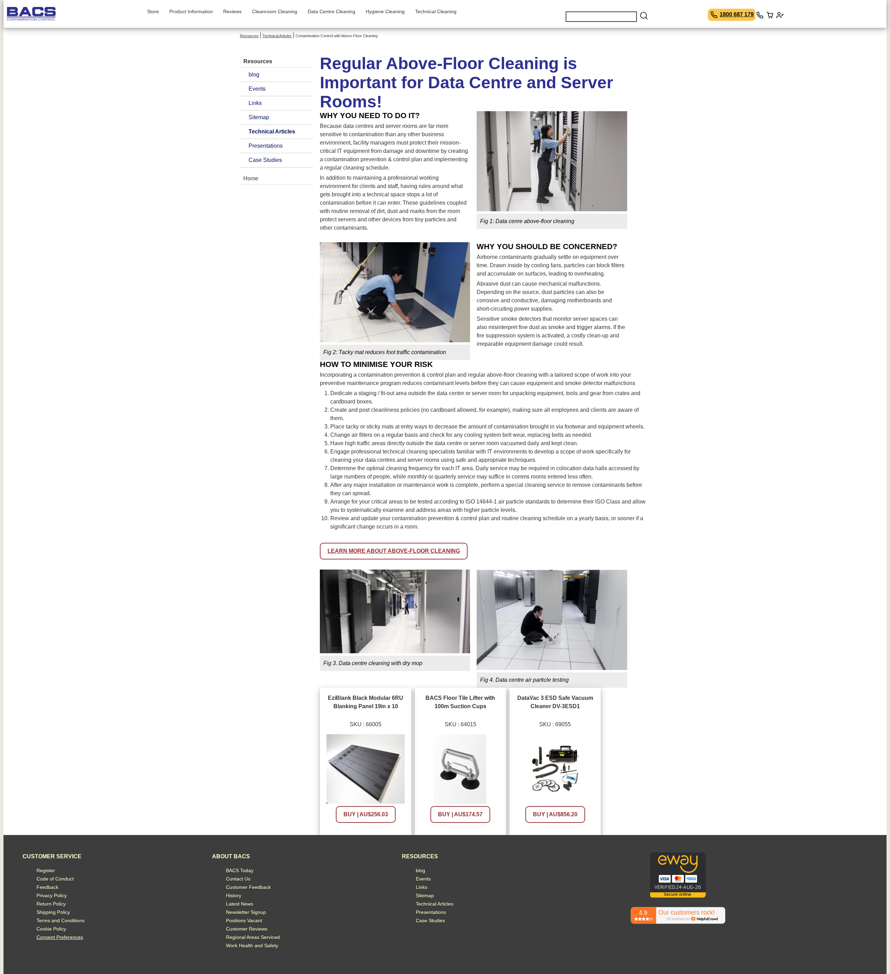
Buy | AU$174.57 (460, 814)
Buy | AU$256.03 (365, 814)
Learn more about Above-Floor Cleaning (393, 551)
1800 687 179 (737, 14)
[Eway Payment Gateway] (678, 896)
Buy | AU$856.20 (555, 814)
